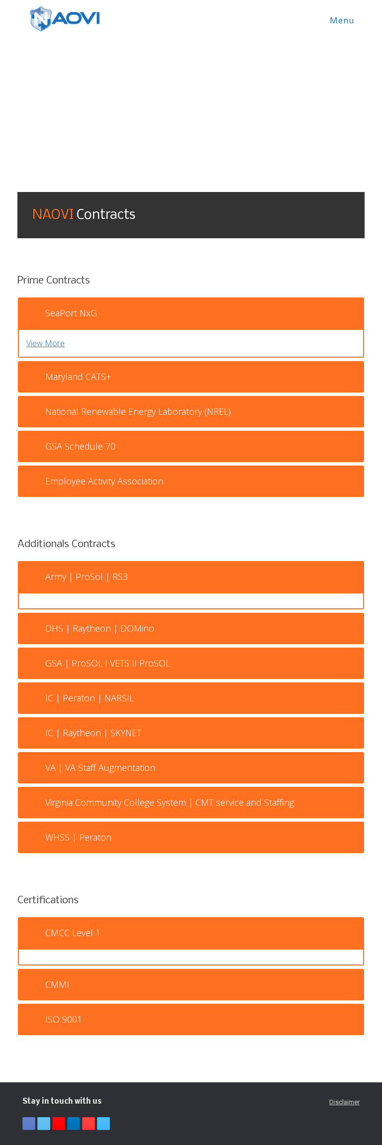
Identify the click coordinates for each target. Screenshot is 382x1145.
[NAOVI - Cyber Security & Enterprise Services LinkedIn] (73, 1123)
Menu (342, 21)
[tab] (191, 313)
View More (45, 343)
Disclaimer (344, 1102)
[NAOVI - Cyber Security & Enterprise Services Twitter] (43, 1123)
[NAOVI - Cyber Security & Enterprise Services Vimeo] (103, 1123)
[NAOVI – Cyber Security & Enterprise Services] (64, 19)
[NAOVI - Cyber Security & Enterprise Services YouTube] (88, 1123)
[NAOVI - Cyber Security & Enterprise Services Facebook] (28, 1123)
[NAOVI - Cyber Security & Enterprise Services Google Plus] (58, 1123)
